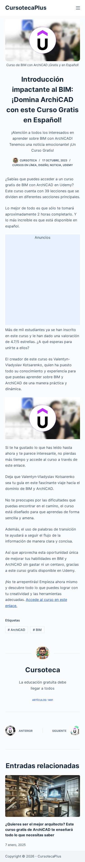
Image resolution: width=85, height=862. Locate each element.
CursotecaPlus (25, 7)
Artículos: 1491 (42, 700)
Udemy (68, 165)
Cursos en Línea (24, 165)
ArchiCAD (16, 630)
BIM (37, 630)
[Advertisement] (42, 282)
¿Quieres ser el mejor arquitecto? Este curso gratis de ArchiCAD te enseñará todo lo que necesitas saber (39, 829)
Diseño (43, 165)
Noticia (55, 165)
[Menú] (78, 8)
